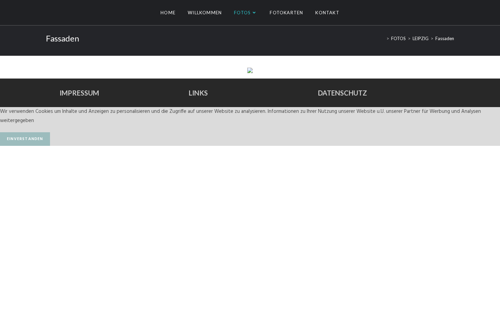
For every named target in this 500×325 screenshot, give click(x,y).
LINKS (198, 93)
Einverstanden (25, 139)
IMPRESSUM (79, 93)
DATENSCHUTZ (342, 93)
